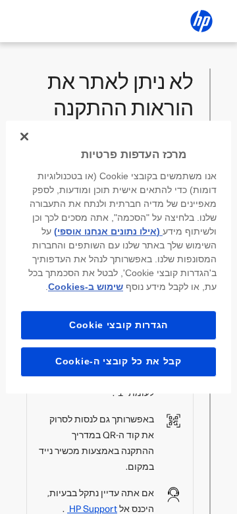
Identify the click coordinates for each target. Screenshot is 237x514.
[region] (118, 257)
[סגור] (24, 136)
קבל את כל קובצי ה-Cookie (118, 361)
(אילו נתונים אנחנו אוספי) (108, 231)
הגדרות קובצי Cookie (118, 325)
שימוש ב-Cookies (85, 286)
